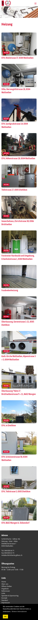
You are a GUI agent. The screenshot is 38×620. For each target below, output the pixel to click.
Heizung (6, 52)
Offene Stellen (6, 586)
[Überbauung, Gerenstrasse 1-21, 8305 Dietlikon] (19, 307)
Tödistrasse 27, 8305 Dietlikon (14, 189)
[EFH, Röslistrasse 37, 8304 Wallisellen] (19, 44)
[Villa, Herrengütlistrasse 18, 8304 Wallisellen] (19, 75)
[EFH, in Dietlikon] (19, 411)
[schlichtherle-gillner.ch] (6, 3)
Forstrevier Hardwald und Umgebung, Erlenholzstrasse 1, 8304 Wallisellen (17, 257)
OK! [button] (5, 616)
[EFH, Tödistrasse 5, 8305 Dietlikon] (19, 477)
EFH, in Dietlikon (8, 425)
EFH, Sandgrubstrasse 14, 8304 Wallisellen (14, 125)
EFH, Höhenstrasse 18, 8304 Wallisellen (18, 158)
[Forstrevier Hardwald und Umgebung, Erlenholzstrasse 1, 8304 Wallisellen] (19, 241)
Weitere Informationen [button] (19, 611)
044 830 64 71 (9, 551)
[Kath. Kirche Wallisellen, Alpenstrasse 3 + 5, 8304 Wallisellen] (19, 342)
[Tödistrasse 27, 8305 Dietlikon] (19, 175)
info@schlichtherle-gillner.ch (11, 555)
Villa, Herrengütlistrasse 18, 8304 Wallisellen (15, 91)
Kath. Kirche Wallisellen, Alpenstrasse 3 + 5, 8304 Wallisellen (18, 358)
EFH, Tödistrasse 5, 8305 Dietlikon (15, 491)
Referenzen (5, 591)
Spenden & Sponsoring (9, 596)
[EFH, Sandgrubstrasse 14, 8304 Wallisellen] (19, 110)
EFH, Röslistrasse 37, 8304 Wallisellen (17, 57)
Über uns (4, 584)
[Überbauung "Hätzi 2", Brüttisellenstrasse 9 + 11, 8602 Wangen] (19, 377)
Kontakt (4, 598)
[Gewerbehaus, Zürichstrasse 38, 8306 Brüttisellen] (19, 207)
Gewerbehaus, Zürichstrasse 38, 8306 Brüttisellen (17, 223)
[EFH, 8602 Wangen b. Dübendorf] (19, 509)
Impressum (5, 603)
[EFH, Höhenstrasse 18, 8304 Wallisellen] (19, 144)
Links (3, 593)
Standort (4, 600)
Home (3, 582)
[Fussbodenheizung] (19, 276)
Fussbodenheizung (9, 290)
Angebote (5, 589)
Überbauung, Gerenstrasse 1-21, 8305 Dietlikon (17, 323)
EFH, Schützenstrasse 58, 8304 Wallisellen (14, 458)
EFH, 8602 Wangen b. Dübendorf (15, 522)
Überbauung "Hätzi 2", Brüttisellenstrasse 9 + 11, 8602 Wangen (18, 392)
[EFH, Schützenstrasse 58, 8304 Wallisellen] (19, 443)
